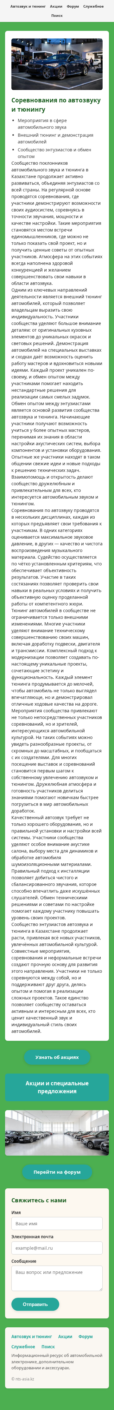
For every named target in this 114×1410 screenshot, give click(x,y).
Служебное (93, 6)
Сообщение (23, 1261)
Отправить (35, 1304)
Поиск (57, 15)
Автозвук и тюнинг (28, 6)
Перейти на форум (57, 1172)
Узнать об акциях (57, 1057)
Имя (16, 1212)
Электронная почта (32, 1237)
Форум (73, 6)
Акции (56, 6)
